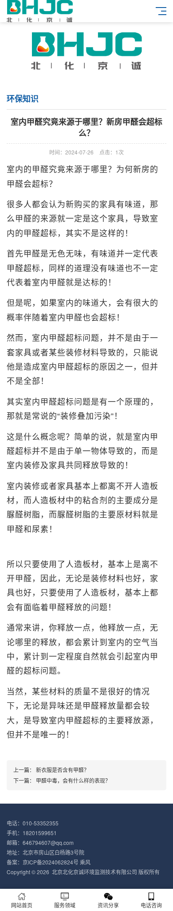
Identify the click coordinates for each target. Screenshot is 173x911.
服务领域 (64, 905)
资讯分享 (108, 905)
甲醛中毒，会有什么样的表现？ (73, 780)
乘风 (85, 862)
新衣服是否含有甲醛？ (62, 769)
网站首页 (21, 905)
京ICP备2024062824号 (51, 862)
